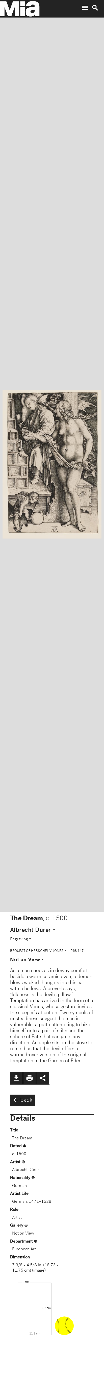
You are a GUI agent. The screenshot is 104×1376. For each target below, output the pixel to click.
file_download (16, 1078)
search (95, 8)
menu (85, 8)
